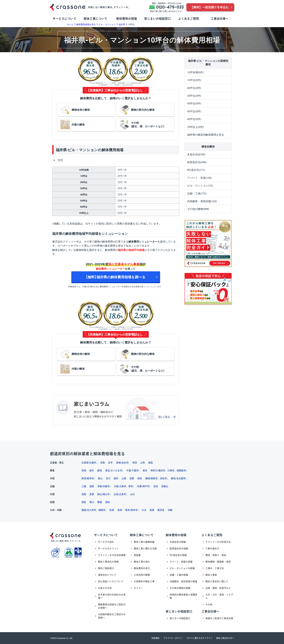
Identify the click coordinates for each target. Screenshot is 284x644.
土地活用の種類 (142, 575)
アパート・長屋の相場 (181, 562)
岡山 (99, 494)
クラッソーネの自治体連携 (112, 555)
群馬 (99, 470)
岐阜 (139, 478)
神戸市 (145, 486)
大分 (144, 510)
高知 (107, 502)
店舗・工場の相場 (179, 575)
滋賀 (91, 486)
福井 (116, 478)
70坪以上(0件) (195, 127)
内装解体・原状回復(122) (202, 201)
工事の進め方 (212, 548)
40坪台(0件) (194, 103)
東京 (145, 470)
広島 (116, 494)
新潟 (84, 478)
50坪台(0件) (194, 111)
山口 (132, 494)
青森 (102, 462)
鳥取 (84, 494)
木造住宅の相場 (178, 542)
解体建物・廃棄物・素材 (218, 562)
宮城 (118, 462)
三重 (84, 486)
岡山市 (106, 494)
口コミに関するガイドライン (199, 638)
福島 (150, 462)
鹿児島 (160, 510)
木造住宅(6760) (196, 154)
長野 (132, 478)
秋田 (134, 462)
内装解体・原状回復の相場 (183, 581)
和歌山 (164, 486)
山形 (142, 462)
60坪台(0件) (194, 119)
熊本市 (134, 510)
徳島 (84, 502)
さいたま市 (116, 470)
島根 (91, 494)
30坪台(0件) (194, 95)
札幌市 (92, 462)
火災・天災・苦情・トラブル (219, 596)
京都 (99, 486)
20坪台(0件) (194, 88)
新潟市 (90, 478)
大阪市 (122, 486)
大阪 (116, 486)
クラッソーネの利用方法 (218, 542)
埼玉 (107, 470)
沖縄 (170, 510)
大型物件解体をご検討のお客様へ (112, 616)
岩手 (110, 462)
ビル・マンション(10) (200, 186)
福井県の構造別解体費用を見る (205, 134)
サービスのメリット (108, 548)
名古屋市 (181, 478)
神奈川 (154, 470)
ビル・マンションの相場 (182, 568)
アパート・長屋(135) (199, 178)
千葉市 (135, 470)
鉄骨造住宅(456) (196, 162)
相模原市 (181, 470)
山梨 (124, 478)
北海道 (85, 462)
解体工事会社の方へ (225, 638)
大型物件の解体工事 (144, 581)
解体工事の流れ (142, 562)
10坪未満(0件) (195, 72)
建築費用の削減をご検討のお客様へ (112, 606)
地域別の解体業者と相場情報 (183, 596)
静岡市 (154, 478)
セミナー (138, 588)
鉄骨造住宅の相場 (179, 548)
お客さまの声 (105, 588)
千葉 (128, 470)
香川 (91, 502)
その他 (208, 604)
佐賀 (111, 510)
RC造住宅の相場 (178, 555)
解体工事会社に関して (216, 581)
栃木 (91, 470)
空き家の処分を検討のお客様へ (112, 596)
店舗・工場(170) (196, 193)
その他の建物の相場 (180, 588)
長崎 (119, 510)
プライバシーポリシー (173, 638)
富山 (100, 478)
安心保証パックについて (110, 581)
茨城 (84, 470)
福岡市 (101, 510)
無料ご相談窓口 (106, 568)
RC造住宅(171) (196, 170)
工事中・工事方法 (214, 568)
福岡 (84, 510)
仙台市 (124, 462)
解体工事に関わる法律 (145, 548)
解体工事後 (211, 575)
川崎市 (170, 470)
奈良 (156, 486)
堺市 (130, 486)
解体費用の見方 (142, 568)
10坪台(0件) (194, 80)
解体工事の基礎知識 (144, 542)
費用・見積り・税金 (215, 555)
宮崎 (152, 510)
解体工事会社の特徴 (108, 562)
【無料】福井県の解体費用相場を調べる (116, 276)
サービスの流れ (106, 542)
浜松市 (163, 478)
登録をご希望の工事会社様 (219, 618)
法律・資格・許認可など (218, 588)
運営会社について (107, 575)
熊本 (127, 510)
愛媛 (99, 502)
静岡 (147, 478)
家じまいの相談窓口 (180, 618)
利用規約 (155, 638)
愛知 (173, 478)
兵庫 (139, 486)
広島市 (122, 494)
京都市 (106, 486)
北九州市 (91, 510)
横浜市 (161, 470)
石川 (108, 478)
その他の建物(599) (198, 209)
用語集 (137, 555)
